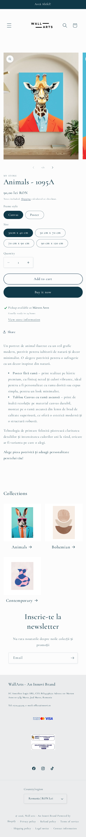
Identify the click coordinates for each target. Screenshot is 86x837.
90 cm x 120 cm (52, 243)
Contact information (65, 828)
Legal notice (42, 828)
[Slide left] (33, 167)
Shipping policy (22, 828)
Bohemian (61, 547)
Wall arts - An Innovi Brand (41, 815)
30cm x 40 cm (18, 233)
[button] (9, 25)
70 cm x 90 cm (18, 243)
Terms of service (69, 821)
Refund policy (48, 821)
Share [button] (11, 332)
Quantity (9, 253)
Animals (19, 547)
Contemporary (19, 600)
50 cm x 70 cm (50, 233)
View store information (24, 319)
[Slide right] (52, 167)
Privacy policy (28, 821)
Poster (34, 215)
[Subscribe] (72, 658)
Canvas (13, 215)
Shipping (26, 199)
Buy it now (43, 292)
